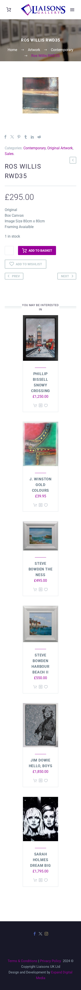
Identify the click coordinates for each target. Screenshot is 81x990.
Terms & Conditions (22, 961)
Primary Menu (72, 9)
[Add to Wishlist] (46, 405)
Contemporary (34, 148)
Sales (9, 154)
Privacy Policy (50, 961)
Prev (16, 276)
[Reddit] (39, 137)
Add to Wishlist (29, 264)
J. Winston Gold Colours (40, 485)
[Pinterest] (19, 137)
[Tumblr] (25, 137)
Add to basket (40, 250)
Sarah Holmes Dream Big (40, 860)
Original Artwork (60, 148)
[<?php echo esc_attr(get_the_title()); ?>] (40, 405)
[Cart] (9, 9)
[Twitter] (12, 137)
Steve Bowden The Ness (41, 569)
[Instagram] (46, 934)
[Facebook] (5, 137)
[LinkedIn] (32, 137)
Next (65, 276)
